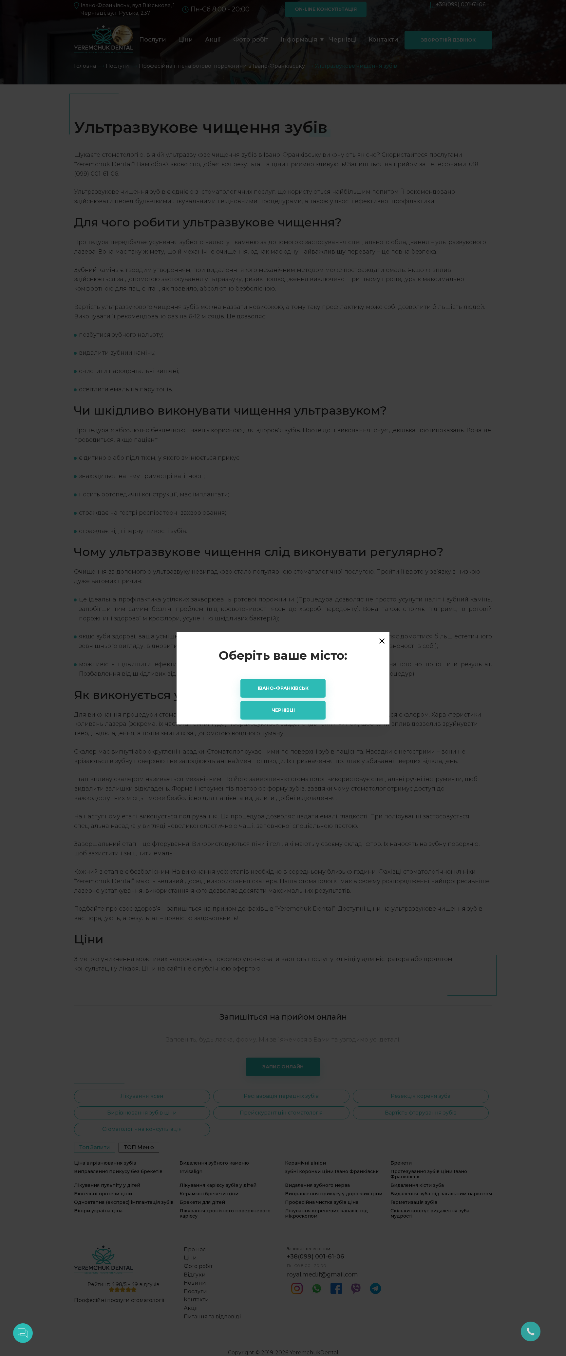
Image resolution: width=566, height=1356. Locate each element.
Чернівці (283, 710)
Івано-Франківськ (283, 688)
